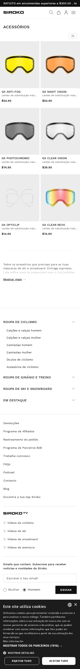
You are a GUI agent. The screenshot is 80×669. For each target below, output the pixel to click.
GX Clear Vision (54, 158)
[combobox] (70, 605)
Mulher (13, 589)
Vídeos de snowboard (22, 539)
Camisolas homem (19, 345)
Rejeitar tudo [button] (22, 661)
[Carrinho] (59, 12)
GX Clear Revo (53, 224)
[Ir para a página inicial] (13, 12)
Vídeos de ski (16, 531)
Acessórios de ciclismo (22, 367)
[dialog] (40, 634)
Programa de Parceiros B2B (22, 447)
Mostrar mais (12, 279)
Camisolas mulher (19, 352)
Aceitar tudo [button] (58, 661)
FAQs (6, 464)
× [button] (75, 604)
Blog (6, 488)
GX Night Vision (54, 91)
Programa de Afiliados (18, 431)
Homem (34, 589)
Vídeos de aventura (21, 547)
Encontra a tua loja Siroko (21, 497)
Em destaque (15, 400)
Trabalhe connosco (16, 456)
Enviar (66, 589)
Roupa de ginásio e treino (27, 377)
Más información (13, 641)
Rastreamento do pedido (20, 439)
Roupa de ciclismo (20, 322)
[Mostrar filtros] (73, 36)
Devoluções (11, 423)
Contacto (9, 480)
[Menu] (73, 12)
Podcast (9, 472)
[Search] (51, 12)
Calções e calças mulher (24, 337)
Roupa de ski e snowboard (27, 389)
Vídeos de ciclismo (20, 522)
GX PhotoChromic (16, 158)
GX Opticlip (10, 224)
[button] (40, 645)
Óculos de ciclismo (20, 359)
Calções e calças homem (24, 330)
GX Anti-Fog (11, 91)
